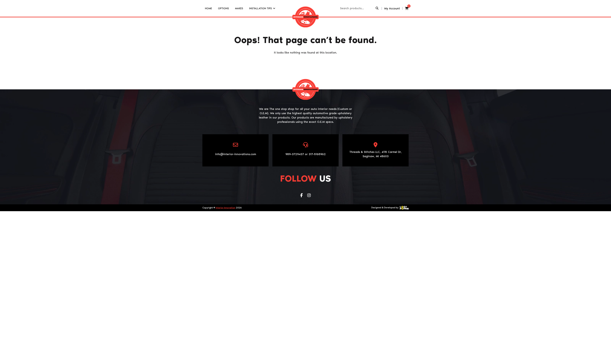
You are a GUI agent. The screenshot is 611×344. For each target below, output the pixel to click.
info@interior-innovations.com (235, 154)
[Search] (377, 8)
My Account (392, 8)
